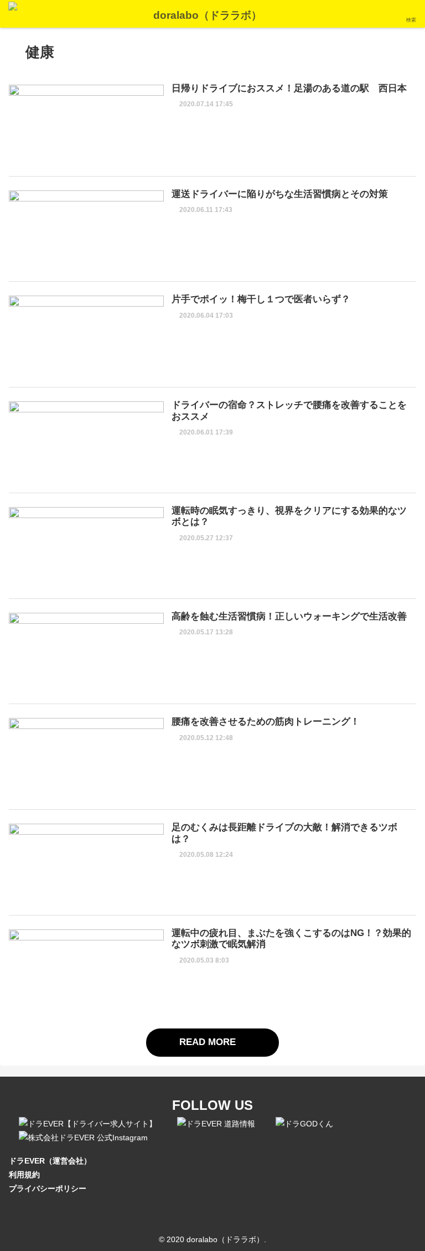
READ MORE (209, 1042)
